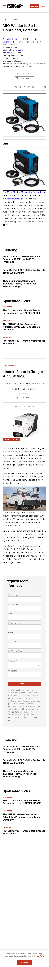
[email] (33, 87)
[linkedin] (20, 87)
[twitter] (24, 87)
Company (12, 632)
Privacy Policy (39, 956)
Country (12, 661)
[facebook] (16, 87)
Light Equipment (10, 365)
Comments (13, 671)
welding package (14, 198)
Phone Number (14, 623)
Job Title (13, 642)
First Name (13, 595)
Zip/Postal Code (15, 651)
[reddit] (28, 87)
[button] (4, 6)
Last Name (13, 604)
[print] (45, 87)
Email (11, 614)
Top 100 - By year (10, 19)
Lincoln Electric (30, 389)
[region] (24, 958)
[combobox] (24, 665)
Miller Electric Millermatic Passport (24, 192)
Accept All (24, 962)
